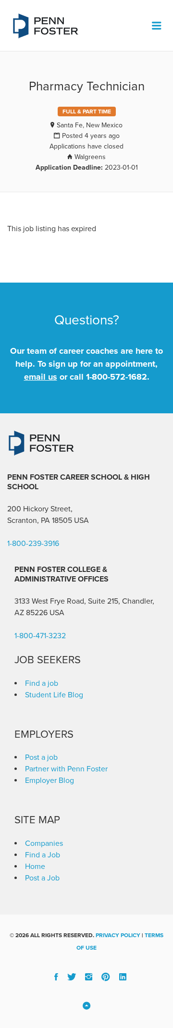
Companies (44, 843)
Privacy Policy (118, 935)
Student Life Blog (54, 695)
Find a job (41, 683)
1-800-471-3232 (40, 636)
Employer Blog (49, 780)
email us (40, 377)
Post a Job (42, 878)
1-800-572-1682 (116, 377)
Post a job (41, 757)
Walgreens (90, 157)
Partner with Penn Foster (66, 769)
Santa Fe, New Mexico (90, 125)
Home (35, 866)
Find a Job (42, 855)
